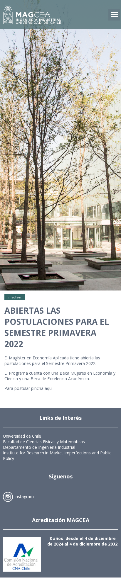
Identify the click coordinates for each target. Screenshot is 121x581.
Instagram (24, 496)
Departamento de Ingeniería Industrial (39, 447)
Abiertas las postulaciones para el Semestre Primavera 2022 (56, 327)
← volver (14, 297)
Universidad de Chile (22, 436)
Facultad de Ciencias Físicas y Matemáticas (44, 441)
